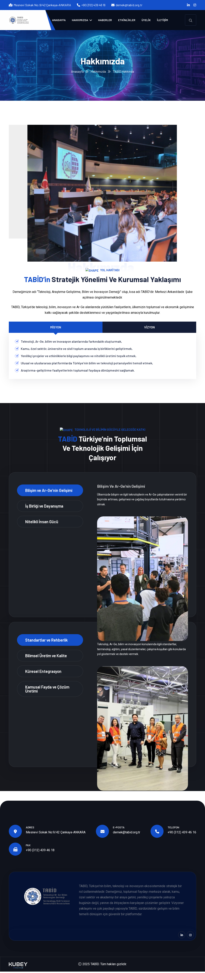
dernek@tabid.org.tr (129, 5)
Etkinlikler (126, 20)
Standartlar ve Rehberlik (46, 640)
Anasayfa (59, 20)
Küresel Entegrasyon (43, 671)
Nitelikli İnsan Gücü (41, 521)
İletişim (162, 20)
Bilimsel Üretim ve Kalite (46, 655)
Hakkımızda (80, 20)
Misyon (55, 327)
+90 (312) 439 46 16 (182, 832)
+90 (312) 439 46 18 (40, 850)
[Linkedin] (188, 5)
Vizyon (149, 327)
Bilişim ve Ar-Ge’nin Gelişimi (48, 490)
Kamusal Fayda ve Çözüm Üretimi (47, 689)
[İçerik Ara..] (190, 20)
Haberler (105, 20)
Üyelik (146, 20)
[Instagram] (194, 5)
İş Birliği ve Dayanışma (44, 506)
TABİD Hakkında (123, 71)
